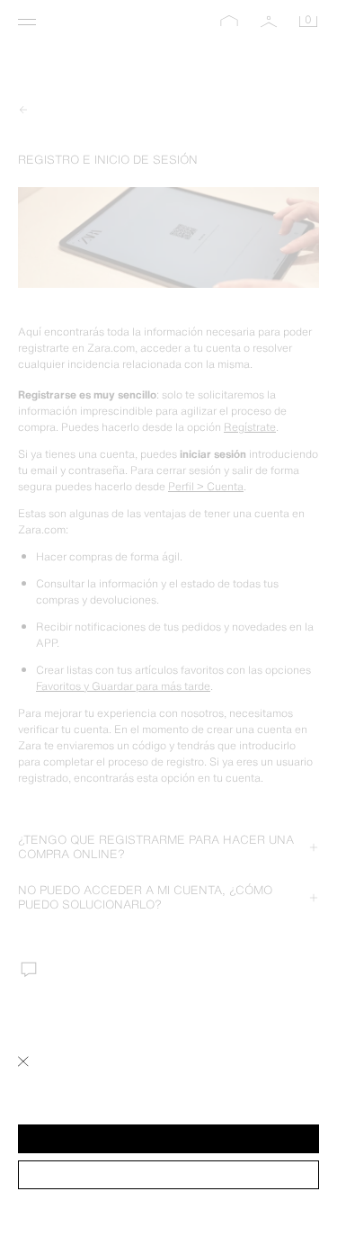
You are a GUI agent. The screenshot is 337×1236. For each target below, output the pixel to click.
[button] (168, 1138)
